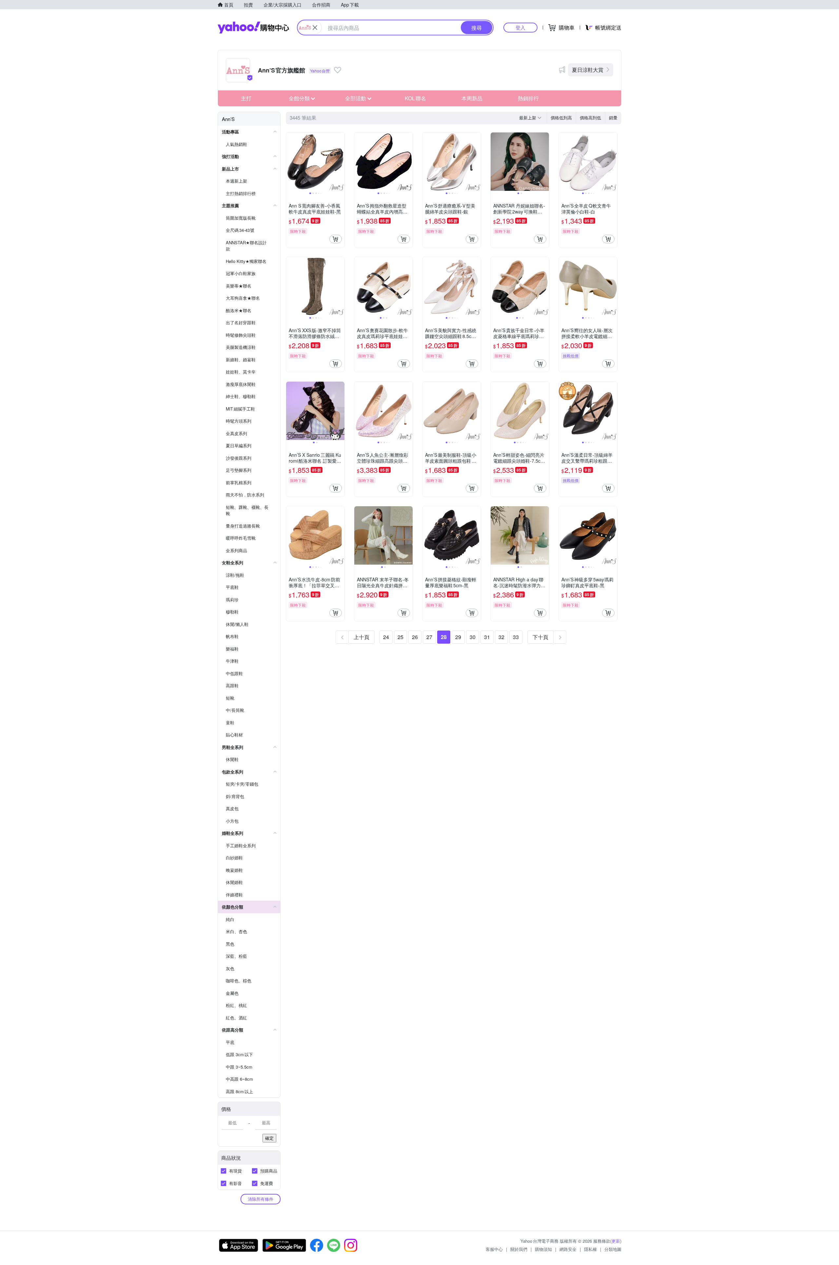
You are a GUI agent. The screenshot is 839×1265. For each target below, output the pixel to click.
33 (516, 637)
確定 (269, 1138)
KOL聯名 (415, 98)
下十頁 (540, 637)
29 (458, 637)
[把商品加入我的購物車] (335, 239)
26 (415, 637)
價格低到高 (561, 117)
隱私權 (590, 1249)
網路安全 (567, 1249)
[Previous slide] (290, 161)
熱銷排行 (528, 98)
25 (400, 637)
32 (501, 637)
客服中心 (494, 1249)
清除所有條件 (260, 1199)
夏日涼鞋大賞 (587, 69)
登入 (520, 27)
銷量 (613, 117)
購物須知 (543, 1249)
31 (487, 637)
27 (429, 637)
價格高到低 (590, 117)
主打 (246, 98)
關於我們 (518, 1249)
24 (386, 637)
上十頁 (361, 637)
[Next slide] (340, 161)
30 (473, 637)
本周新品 (471, 98)
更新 (616, 1241)
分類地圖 (612, 1249)
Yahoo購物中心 (253, 27)
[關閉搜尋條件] (315, 27)
